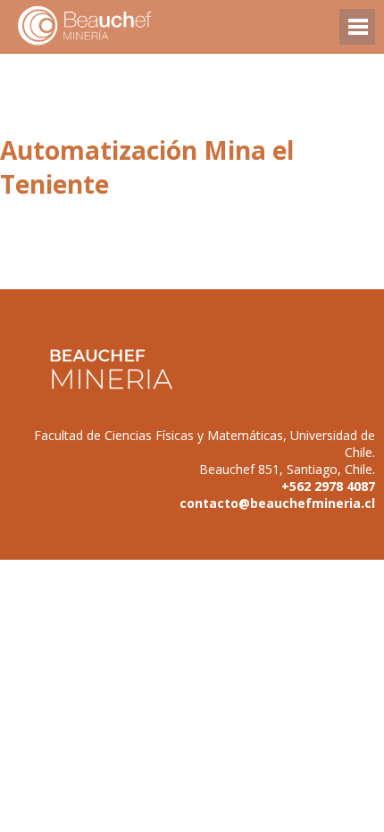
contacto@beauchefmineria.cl (277, 503)
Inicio (116, 26)
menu (357, 35)
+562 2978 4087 (328, 486)
